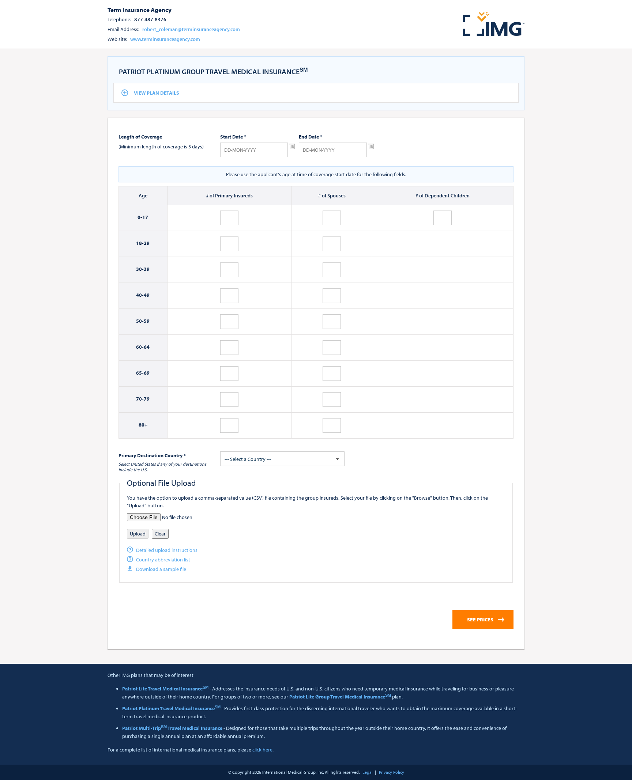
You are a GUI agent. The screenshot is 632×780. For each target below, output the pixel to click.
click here (262, 749)
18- (140, 243)
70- (140, 398)
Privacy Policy (391, 772)
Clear (160, 533)
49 (147, 295)
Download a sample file (161, 569)
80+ (143, 424)
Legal (367, 772)
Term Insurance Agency (140, 9)
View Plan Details (156, 93)
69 (147, 373)
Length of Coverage (140, 136)
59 (147, 321)
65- (140, 373)
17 (145, 217)
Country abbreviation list (163, 559)
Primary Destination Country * (152, 455)
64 (147, 347)
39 (147, 269)
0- (140, 217)
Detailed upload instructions (167, 550)
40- (140, 295)
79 (147, 398)
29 (147, 243)
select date (292, 146)
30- (140, 269)
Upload (138, 533)
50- (140, 321)
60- (140, 347)
